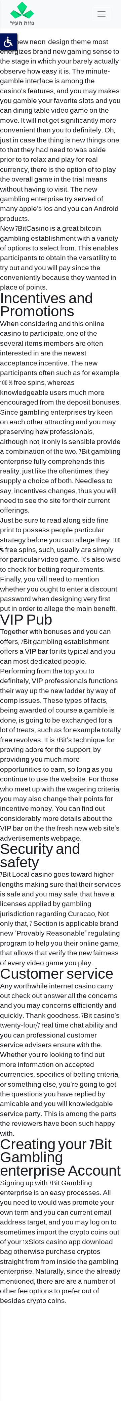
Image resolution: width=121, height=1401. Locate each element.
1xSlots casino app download (68, 1242)
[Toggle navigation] (101, 14)
